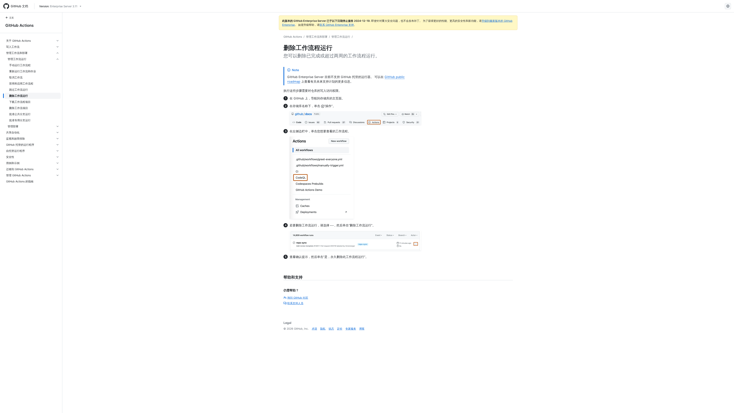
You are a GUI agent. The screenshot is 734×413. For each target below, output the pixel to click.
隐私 (323, 328)
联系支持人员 (295, 303)
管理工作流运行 (340, 36)
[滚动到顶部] (725, 404)
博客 (362, 328)
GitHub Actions (19, 25)
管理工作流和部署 (316, 36)
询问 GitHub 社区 (297, 297)
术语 (314, 328)
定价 (339, 328)
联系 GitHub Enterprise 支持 (337, 24)
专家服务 (350, 328)
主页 (11, 17)
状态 (331, 328)
